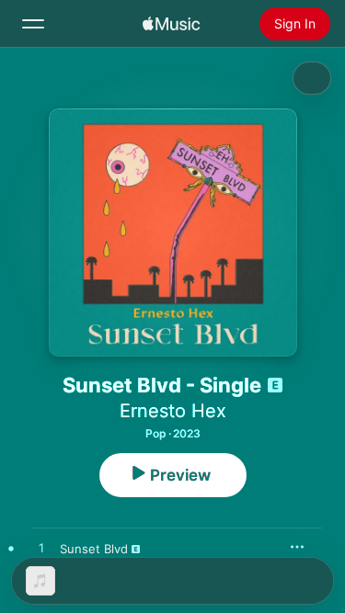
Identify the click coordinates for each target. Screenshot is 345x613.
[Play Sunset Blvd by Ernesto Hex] (41, 548)
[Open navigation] (33, 24)
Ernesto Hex (173, 411)
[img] (171, 24)
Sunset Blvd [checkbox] (94, 548)
